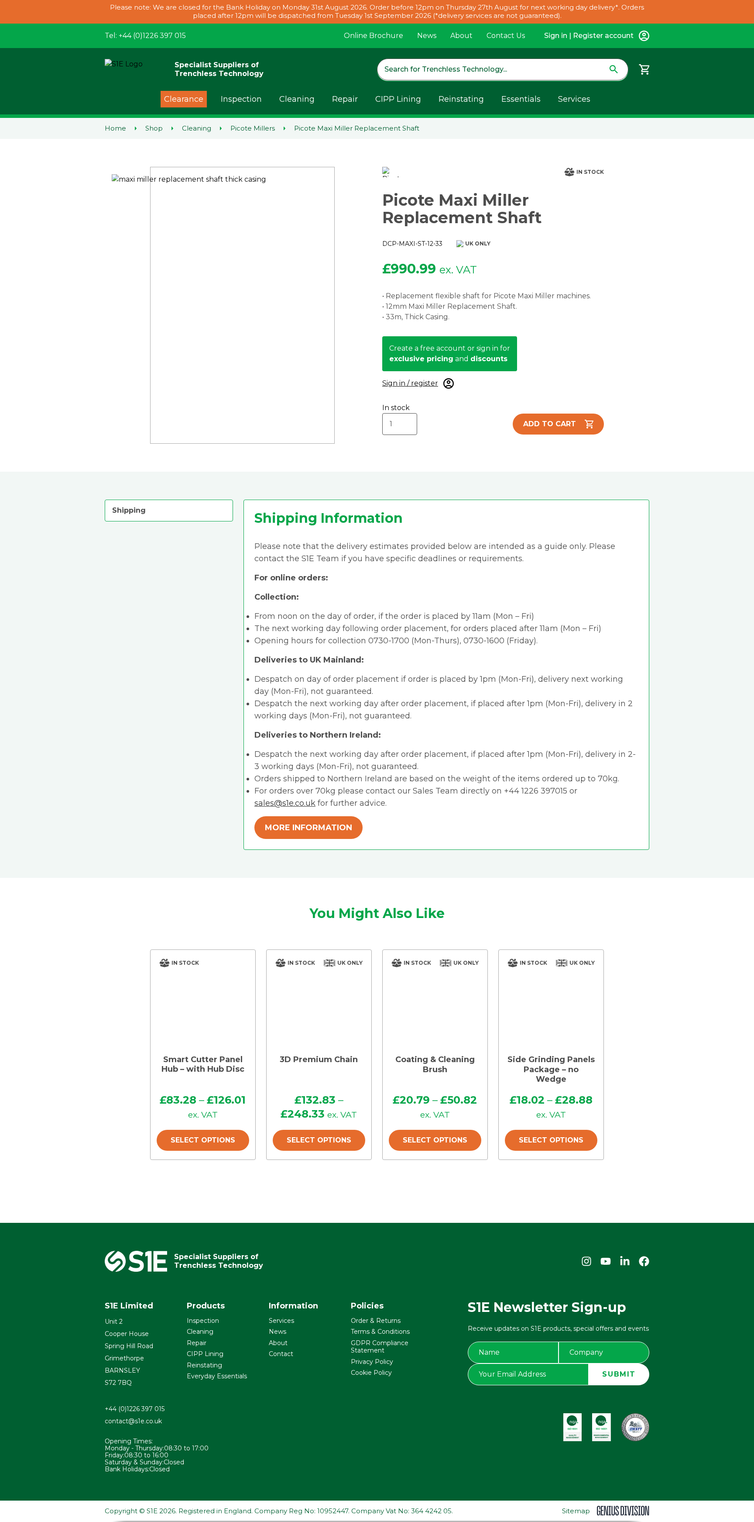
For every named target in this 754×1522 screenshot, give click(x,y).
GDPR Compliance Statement (379, 1347)
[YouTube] (605, 1261)
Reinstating (461, 99)
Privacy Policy (372, 1362)
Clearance (183, 99)
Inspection (241, 99)
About (461, 35)
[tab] (169, 510)
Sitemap (576, 1511)
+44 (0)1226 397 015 (135, 1409)
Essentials (521, 99)
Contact (281, 1354)
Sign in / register (410, 383)
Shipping (129, 510)
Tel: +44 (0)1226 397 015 (145, 35)
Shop (154, 128)
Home (115, 128)
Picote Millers (252, 128)
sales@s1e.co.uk (284, 803)
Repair (345, 99)
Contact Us (506, 35)
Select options (203, 1140)
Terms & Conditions (380, 1332)
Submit (619, 1374)
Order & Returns (376, 1321)
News (426, 35)
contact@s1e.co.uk (133, 1421)
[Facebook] (644, 1261)
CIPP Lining (398, 99)
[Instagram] (586, 1261)
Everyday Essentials (217, 1376)
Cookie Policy (371, 1373)
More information (308, 827)
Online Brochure (373, 35)
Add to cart (549, 424)
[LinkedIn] (625, 1261)
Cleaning (297, 99)
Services (574, 99)
